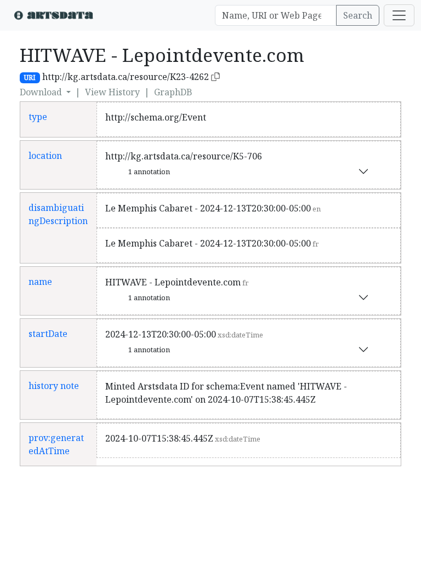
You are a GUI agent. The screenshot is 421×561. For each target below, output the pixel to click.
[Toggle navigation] (399, 15)
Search (357, 15)
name (40, 282)
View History (112, 92)
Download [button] (42, 92)
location (45, 156)
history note (54, 386)
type (38, 117)
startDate (48, 334)
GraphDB (173, 92)
